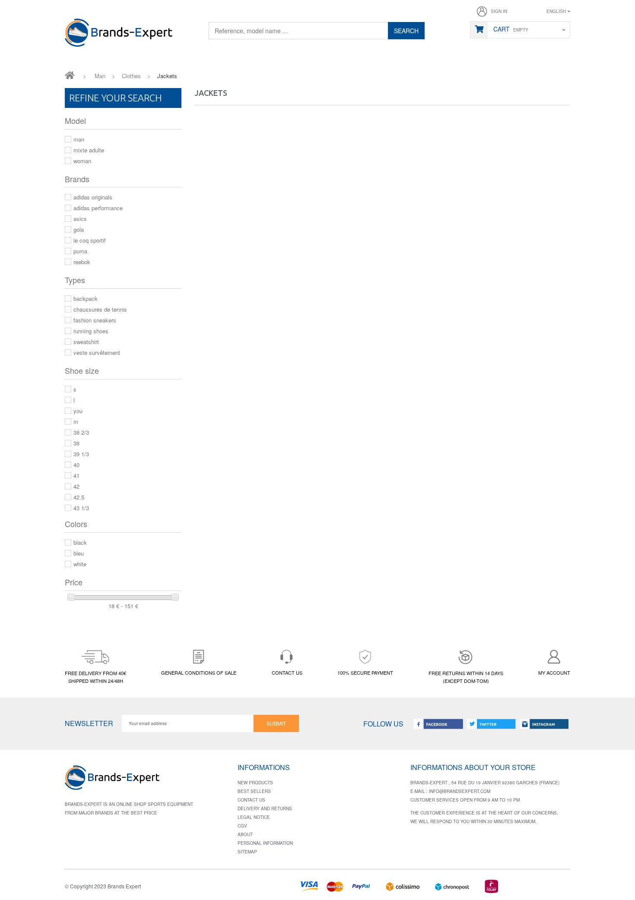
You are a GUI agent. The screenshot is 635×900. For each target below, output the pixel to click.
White (79, 564)
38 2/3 (81, 432)
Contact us (251, 800)
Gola (78, 229)
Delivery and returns (265, 808)
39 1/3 (81, 454)
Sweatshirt (86, 342)
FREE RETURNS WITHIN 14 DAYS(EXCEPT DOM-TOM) (466, 676)
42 (76, 486)
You (78, 411)
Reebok (81, 262)
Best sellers (254, 791)
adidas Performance (98, 208)
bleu (78, 553)
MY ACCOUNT (554, 672)
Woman (82, 161)
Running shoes (90, 331)
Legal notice (254, 817)
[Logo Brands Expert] (112, 780)
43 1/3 (81, 508)
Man (78, 139)
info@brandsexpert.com (459, 791)
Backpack (85, 298)
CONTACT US (287, 672)
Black (80, 542)
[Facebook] (438, 723)
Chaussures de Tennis (100, 309)
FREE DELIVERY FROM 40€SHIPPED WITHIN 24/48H (95, 676)
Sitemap (247, 852)
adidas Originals (92, 197)
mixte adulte (88, 150)
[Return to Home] (70, 74)
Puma (80, 251)
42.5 (78, 497)
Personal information (265, 843)
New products (255, 783)
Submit (276, 723)
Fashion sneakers (94, 320)
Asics (80, 219)
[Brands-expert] (119, 33)
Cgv (242, 826)
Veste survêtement (96, 352)
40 (76, 465)
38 (76, 443)
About (245, 834)
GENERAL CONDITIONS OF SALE (198, 672)
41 (76, 475)
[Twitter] (491, 723)
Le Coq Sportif (89, 240)
